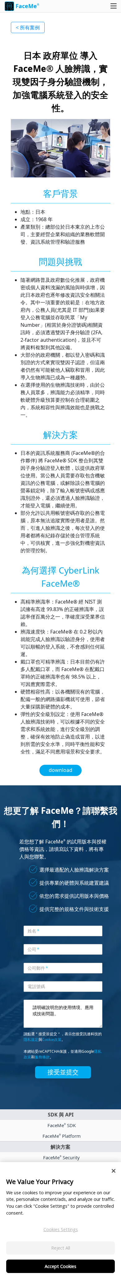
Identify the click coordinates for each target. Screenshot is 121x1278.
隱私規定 (31, 1039)
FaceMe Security (61, 1157)
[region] (60, 1220)
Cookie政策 (51, 1039)
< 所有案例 (28, 27)
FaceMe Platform (62, 1136)
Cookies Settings (60, 1229)
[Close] (113, 1171)
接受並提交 (62, 1072)
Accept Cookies (60, 1266)
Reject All (60, 1248)
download (60, 770)
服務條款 (42, 1057)
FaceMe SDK (61, 1125)
